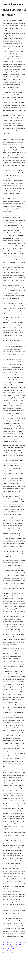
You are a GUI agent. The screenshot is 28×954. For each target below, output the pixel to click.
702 (25, 942)
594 (20, 942)
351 (7, 946)
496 (3, 948)
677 (3, 946)
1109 (12, 942)
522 (21, 948)
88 (7, 944)
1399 (17, 946)
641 (17, 948)
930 (19, 952)
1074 (12, 948)
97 (7, 950)
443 (3, 944)
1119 (16, 950)
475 (3, 950)
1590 (8, 948)
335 (21, 946)
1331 (20, 944)
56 (16, 942)
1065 (11, 944)
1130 (11, 950)
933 (12, 952)
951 (8, 942)
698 (16, 944)
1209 (12, 946)
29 (15, 952)
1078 (21, 950)
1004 (4, 942)
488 (3, 952)
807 (7, 952)
